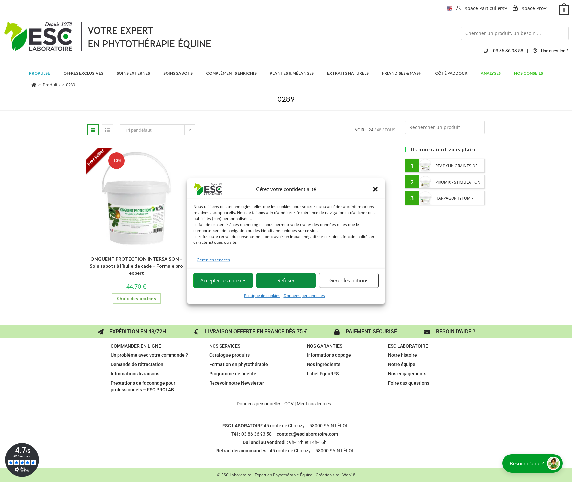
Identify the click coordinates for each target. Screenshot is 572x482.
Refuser (286, 280)
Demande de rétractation (137, 364)
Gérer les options (348, 280)
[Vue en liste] (107, 129)
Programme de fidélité (232, 373)
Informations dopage (329, 355)
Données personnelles (304, 295)
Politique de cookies (262, 295)
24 (371, 130)
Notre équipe (401, 364)
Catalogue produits (229, 355)
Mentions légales (314, 403)
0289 (70, 85)
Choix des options (136, 298)
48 (379, 130)
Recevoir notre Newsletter (236, 383)
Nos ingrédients (323, 364)
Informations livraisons (135, 373)
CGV (289, 403)
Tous (390, 130)
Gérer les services (213, 259)
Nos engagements (407, 373)
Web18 (348, 475)
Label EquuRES (323, 373)
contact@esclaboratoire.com (307, 434)
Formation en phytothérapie (238, 364)
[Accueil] (33, 85)
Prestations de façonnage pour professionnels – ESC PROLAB (143, 386)
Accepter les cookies (223, 280)
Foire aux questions (408, 383)
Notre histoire (402, 355)
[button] (375, 189)
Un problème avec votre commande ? (149, 355)
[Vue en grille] (93, 129)
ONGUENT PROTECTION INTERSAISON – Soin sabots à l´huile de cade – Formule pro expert (136, 266)
